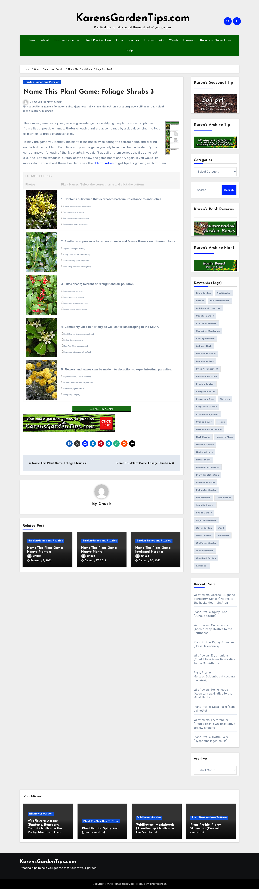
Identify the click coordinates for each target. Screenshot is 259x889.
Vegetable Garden (206, 520)
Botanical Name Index (216, 40)
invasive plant (225, 437)
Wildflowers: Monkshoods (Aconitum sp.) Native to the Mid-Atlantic (213, 693)
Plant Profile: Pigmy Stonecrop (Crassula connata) (205, 828)
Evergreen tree (205, 399)
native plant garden (207, 467)
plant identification (207, 475)
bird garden (223, 293)
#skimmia (47, 111)
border (200, 300)
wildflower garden (206, 543)
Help (129, 50)
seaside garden (205, 505)
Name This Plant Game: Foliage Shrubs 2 (59, 463)
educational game (206, 376)
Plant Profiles (104, 163)
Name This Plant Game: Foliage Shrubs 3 (88, 92)
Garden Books (154, 40)
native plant (203, 460)
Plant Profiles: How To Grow (104, 40)
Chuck (38, 101)
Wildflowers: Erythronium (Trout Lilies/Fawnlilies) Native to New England (214, 723)
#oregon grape (126, 106)
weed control (203, 535)
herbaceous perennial (209, 429)
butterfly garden (220, 300)
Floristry (225, 399)
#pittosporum (146, 106)
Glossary (189, 40)
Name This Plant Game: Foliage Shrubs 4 (143, 463)
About (45, 40)
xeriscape (202, 566)
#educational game (39, 106)
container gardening (208, 331)
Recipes (133, 40)
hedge (221, 422)
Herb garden (203, 437)
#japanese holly (83, 106)
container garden (206, 323)
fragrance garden (206, 406)
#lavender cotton (105, 106)
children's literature (208, 308)
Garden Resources (66, 40)
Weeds (173, 40)
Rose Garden (224, 497)
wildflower (223, 535)
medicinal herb (204, 452)
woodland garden (206, 558)
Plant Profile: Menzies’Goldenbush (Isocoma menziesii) (214, 676)
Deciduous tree (205, 361)
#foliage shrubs (62, 106)
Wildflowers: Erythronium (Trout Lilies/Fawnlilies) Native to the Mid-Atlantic (214, 659)
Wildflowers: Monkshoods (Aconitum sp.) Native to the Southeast (213, 629)
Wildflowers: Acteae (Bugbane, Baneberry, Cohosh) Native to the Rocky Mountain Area (215, 598)
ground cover (204, 422)
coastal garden (205, 316)
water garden (204, 528)
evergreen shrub (205, 391)
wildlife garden (205, 550)
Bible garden (203, 293)
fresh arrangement (207, 414)
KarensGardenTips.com (133, 18)
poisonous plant (205, 482)
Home (31, 40)
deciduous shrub (206, 353)
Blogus (140, 883)
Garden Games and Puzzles (42, 82)
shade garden (204, 513)
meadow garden (205, 444)
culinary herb (204, 346)
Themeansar (158, 883)
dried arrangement (207, 369)
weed (221, 528)
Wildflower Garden (40, 813)
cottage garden (205, 338)
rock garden (203, 497)
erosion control (205, 384)
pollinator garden (206, 490)
